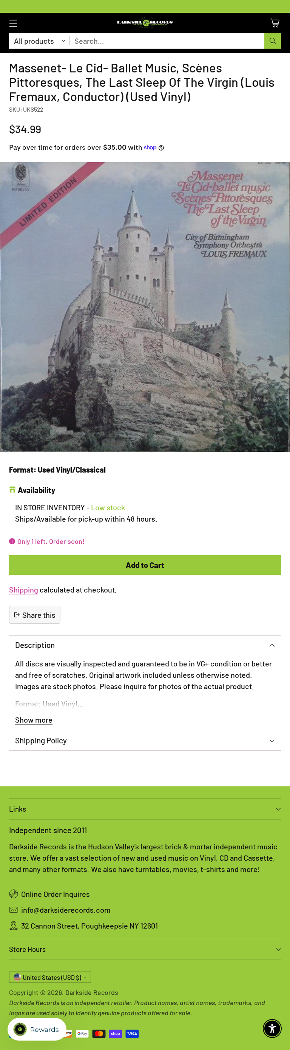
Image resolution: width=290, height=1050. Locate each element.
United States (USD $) (52, 977)
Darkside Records (91, 992)
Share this (39, 614)
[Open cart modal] (274, 23)
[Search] (272, 41)
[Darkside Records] (145, 22)
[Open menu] (13, 23)
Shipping (23, 589)
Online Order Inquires (55, 893)
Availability (36, 489)
